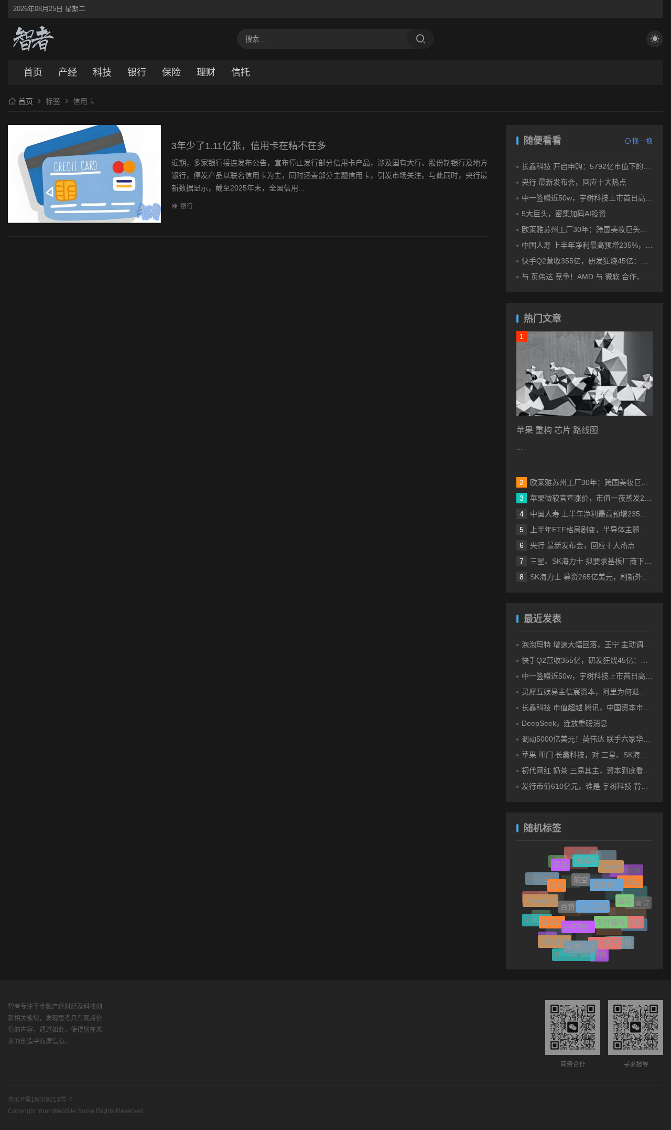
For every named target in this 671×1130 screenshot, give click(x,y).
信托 (240, 72)
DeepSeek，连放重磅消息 (565, 723)
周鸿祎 (586, 855)
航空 (580, 868)
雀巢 (599, 952)
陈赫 (560, 861)
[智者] (33, 39)
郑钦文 (634, 926)
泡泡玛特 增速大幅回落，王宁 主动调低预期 (593, 644)
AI (595, 864)
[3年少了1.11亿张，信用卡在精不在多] (84, 174)
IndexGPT (596, 921)
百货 (567, 895)
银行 (136, 72)
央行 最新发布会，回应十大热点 (574, 182)
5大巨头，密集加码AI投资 (564, 213)
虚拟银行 (554, 936)
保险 (171, 72)
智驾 (556, 876)
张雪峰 (546, 885)
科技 (102, 72)
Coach (611, 861)
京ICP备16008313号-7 (40, 1099)
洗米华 (552, 913)
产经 (67, 72)
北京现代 (605, 934)
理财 (206, 72)
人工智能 (593, 893)
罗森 (571, 922)
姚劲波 (618, 946)
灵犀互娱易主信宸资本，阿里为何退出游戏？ (595, 692)
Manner (537, 917)
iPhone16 (540, 894)
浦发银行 (606, 874)
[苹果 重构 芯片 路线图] (584, 373)
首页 (33, 72)
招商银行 (578, 916)
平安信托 (580, 938)
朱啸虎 (630, 878)
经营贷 (638, 901)
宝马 (625, 892)
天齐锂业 (610, 910)
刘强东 (631, 916)
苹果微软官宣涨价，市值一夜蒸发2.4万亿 (597, 498)
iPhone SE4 (573, 951)
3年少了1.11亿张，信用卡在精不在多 (248, 146)
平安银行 (542, 877)
